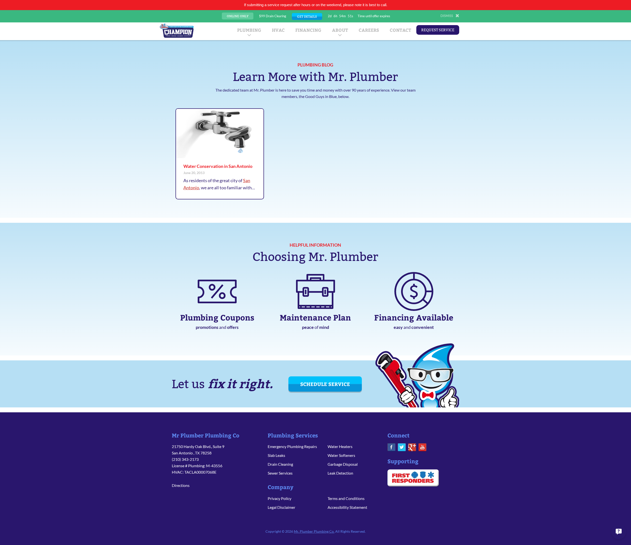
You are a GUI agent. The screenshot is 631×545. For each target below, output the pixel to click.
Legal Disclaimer (281, 507)
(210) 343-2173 (185, 459)
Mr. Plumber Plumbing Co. (314, 531)
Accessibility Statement (347, 507)
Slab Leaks (276, 455)
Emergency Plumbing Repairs (292, 446)
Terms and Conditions (346, 498)
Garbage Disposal (343, 464)
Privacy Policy (279, 498)
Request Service (437, 30)
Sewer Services (280, 473)
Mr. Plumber (176, 30)
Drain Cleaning (280, 464)
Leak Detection (340, 473)
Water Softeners (341, 455)
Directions (181, 485)
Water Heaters (340, 446)
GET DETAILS (307, 16)
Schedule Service (325, 384)
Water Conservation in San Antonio (217, 166)
